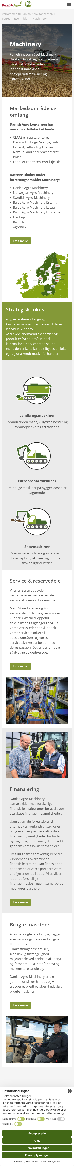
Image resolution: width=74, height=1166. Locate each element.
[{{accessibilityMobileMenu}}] (69, 4)
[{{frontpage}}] (17, 4)
